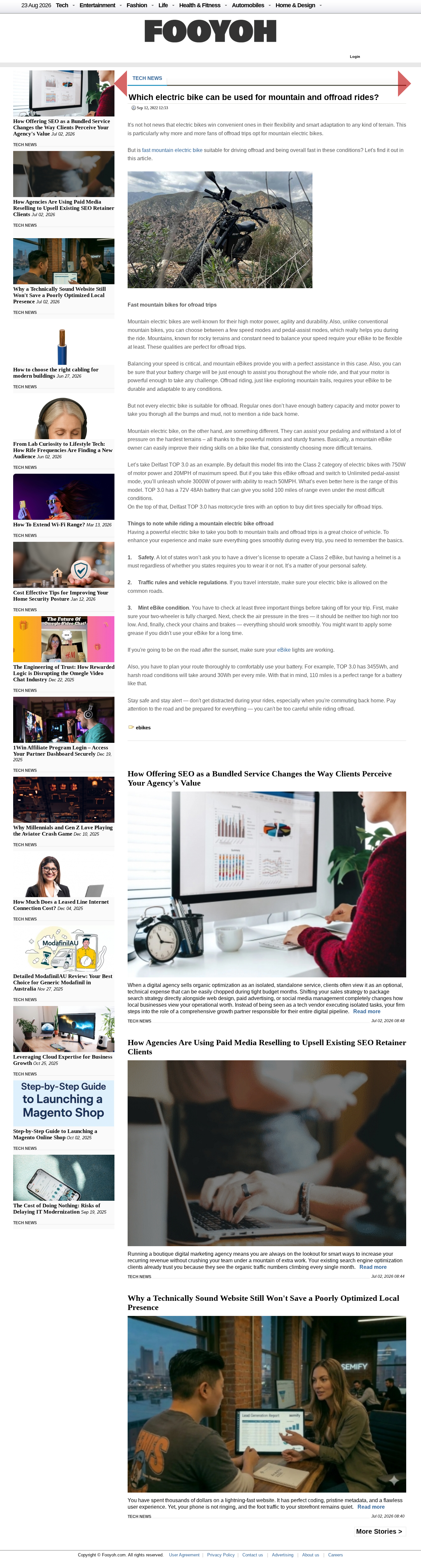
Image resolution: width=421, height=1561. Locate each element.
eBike (284, 650)
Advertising (282, 1554)
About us (310, 1554)
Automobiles (248, 5)
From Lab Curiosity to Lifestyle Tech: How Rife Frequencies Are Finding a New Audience (62, 450)
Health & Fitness (199, 5)
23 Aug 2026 (36, 5)
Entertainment (97, 5)
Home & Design (295, 5)
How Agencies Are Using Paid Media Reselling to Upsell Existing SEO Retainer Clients (63, 208)
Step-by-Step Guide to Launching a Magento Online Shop (55, 1134)
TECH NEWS (25, 144)
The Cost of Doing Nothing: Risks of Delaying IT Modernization (56, 1208)
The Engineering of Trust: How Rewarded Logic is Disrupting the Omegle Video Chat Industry (63, 673)
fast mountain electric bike (172, 150)
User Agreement (184, 1554)
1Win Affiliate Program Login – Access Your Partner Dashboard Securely (60, 750)
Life (163, 5)
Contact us (252, 1554)
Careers (335, 1554)
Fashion (137, 5)
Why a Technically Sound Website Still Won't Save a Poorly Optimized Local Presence (59, 295)
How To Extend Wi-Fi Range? (49, 524)
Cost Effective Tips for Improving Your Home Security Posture (61, 596)
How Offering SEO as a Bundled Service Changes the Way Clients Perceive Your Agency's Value (61, 127)
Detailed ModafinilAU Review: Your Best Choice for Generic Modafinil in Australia (62, 982)
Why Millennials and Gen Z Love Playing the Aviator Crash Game (63, 830)
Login (355, 57)
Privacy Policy (221, 1554)
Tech (62, 5)
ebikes (143, 727)
